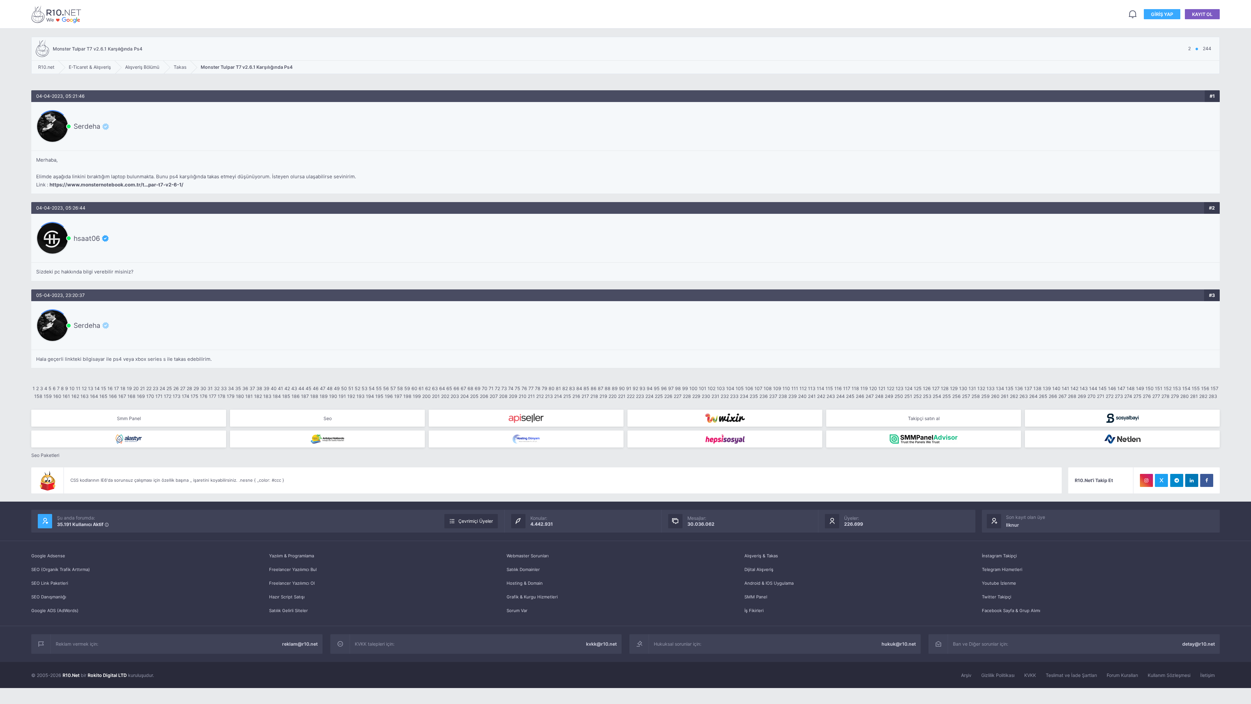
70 (484, 388)
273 (1119, 396)
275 (1137, 396)
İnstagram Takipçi (999, 555)
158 (38, 396)
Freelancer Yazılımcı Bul (293, 569)
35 (238, 388)
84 (579, 388)
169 (141, 396)
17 (116, 388)
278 (1165, 396)
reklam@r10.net (300, 644)
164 (94, 396)
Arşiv (966, 675)
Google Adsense (48, 555)
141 (1065, 388)
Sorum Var (517, 610)
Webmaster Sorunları (528, 555)
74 (510, 388)
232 (725, 396)
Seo (328, 418)
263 (1023, 396)
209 (513, 396)
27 (182, 388)
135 (1009, 388)
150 (1149, 388)
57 (393, 388)
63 (435, 388)
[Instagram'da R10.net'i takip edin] (1146, 480)
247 (870, 396)
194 (370, 396)
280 (1184, 396)
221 (622, 396)
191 (342, 396)
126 (927, 388)
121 (881, 388)
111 (794, 388)
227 (678, 396)
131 (972, 388)
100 (693, 388)
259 (985, 396)
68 (470, 388)
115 (829, 388)
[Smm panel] (923, 439)
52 (357, 388)
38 (259, 388)
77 (531, 388)
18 (122, 388)
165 (103, 396)
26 (176, 388)
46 (316, 388)
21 (142, 388)
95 (657, 388)
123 (899, 388)
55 (379, 388)
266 (1053, 396)
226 (668, 396)
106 (749, 388)
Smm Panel (129, 418)
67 (463, 388)
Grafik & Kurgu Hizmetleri (532, 596)
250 (899, 396)
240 (802, 396)
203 (455, 396)
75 (517, 388)
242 (821, 396)
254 (937, 396)
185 (286, 396)
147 (1121, 388)
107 (758, 388)
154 (1186, 388)
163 (84, 396)
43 (294, 388)
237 (773, 396)
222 (631, 396)
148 (1131, 388)
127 (936, 388)
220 (613, 396)
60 (414, 388)
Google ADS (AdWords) (55, 610)
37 (252, 388)
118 (855, 388)
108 (768, 388)
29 (196, 388)
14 (97, 388)
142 (1074, 388)
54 (372, 388)
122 (890, 388)
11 (78, 388)
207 (494, 396)
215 (567, 396)
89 (615, 388)
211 (531, 396)
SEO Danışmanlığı (48, 596)
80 (551, 388)
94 (650, 388)
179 (231, 396)
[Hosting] (128, 439)
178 (221, 396)
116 (838, 388)
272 (1110, 396)
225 (659, 396)
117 (846, 388)
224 (649, 396)
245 (850, 396)
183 (267, 396)
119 (864, 388)
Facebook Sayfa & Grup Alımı (1011, 610)
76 (524, 388)
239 (792, 396)
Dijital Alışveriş (758, 569)
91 (628, 388)
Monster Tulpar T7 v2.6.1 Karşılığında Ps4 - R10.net (57, 14)
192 (351, 396)
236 (763, 396)
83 (572, 388)
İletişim (1207, 675)
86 (594, 388)
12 (84, 388)
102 (711, 388)
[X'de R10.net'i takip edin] (1161, 480)
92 (635, 388)
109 (777, 388)
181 (249, 396)
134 (1000, 388)
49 (337, 388)
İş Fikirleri (754, 610)
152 (1168, 388)
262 (1014, 396)
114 (820, 388)
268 (1072, 396)
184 (277, 396)
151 (1158, 388)
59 (407, 388)
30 (203, 388)
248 (879, 396)
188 (314, 396)
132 (981, 388)
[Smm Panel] (526, 418)
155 (1196, 388)
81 (558, 388)
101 (702, 388)
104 (730, 388)
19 (129, 388)
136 (1019, 388)
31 (210, 388)
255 (946, 396)
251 (908, 396)
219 (603, 396)
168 (131, 396)
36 (245, 388)
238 (783, 396)
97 (671, 388)
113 (811, 388)
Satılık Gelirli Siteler (288, 610)
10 (72, 388)
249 (889, 396)
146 (1112, 388)
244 (840, 396)
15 (103, 388)
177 (212, 396)
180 (240, 396)
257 (966, 396)
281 (1194, 396)
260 (995, 396)
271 (1100, 396)
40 (274, 388)
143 (1084, 388)
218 (594, 396)
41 (280, 388)
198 (407, 396)
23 (155, 388)
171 (159, 396)
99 (685, 388)
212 (540, 396)
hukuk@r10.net (899, 644)
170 (150, 396)
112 (803, 388)
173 (176, 396)
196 (389, 396)
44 (301, 388)
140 (1056, 388)
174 (185, 396)
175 (194, 396)
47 (322, 388)
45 (308, 388)
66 (456, 388)
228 (687, 396)
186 (296, 396)
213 (549, 396)
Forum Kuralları (1122, 675)
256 (956, 396)
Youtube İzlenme (999, 583)
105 (740, 388)
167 (122, 396)
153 (1177, 388)
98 (678, 388)
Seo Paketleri (45, 455)
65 (449, 388)
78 (537, 388)
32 (217, 388)
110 (786, 388)
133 (990, 388)
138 (1037, 388)
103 (721, 388)
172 (167, 396)
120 (873, 388)
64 (442, 388)
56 (386, 388)
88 (608, 388)
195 (379, 396)
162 (75, 396)
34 (231, 388)
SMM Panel (755, 596)
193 (360, 396)
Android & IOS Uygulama (769, 583)
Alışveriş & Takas (761, 555)
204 (464, 396)
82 (565, 388)
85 (586, 388)
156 (1205, 388)
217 (585, 396)
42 (287, 388)
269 (1082, 396)
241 (812, 396)
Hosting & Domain (525, 583)
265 (1043, 396)
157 (1214, 388)
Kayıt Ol (1202, 14)
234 (744, 396)
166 (113, 396)
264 (1033, 396)
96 (664, 388)
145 (1103, 388)
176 (204, 396)
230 (706, 396)
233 (734, 396)
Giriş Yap (1162, 14)
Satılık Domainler (523, 569)
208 (503, 396)
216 (576, 396)
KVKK (1030, 675)
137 (1028, 388)
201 (436, 396)
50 (344, 388)
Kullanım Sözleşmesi (1169, 675)
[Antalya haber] (327, 439)
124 (909, 388)
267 (1062, 396)
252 (917, 396)
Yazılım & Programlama (291, 555)
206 (484, 396)
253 (927, 396)
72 (497, 388)
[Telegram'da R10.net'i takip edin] (1176, 480)
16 (110, 388)
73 (504, 388)
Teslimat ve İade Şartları (1071, 675)
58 (400, 388)
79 (544, 388)
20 (136, 388)
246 (860, 396)
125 (918, 388)
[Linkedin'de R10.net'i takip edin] (1191, 480)
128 (945, 388)
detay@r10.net (1198, 644)
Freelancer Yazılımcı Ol (292, 583)
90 (622, 388)
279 (1175, 396)
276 (1147, 396)
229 (696, 396)
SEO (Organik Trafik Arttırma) (60, 569)
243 (831, 396)
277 (1156, 396)
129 (954, 388)
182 (258, 396)
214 (558, 396)
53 (364, 388)
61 (421, 388)
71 (491, 388)
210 (522, 396)
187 (305, 396)
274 (1128, 396)
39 (266, 388)
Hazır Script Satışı (287, 596)
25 (169, 388)
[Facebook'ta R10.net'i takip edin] (1206, 480)
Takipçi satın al (924, 418)
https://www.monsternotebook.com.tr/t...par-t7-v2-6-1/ (116, 185)
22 (148, 388)
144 (1093, 388)
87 (600, 388)
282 (1203, 396)
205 (474, 396)
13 (90, 388)
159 (48, 396)
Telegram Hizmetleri (1002, 569)
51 (350, 388)
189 (324, 396)
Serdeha (87, 126)
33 (224, 388)
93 (642, 388)
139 (1047, 388)
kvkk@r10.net (601, 644)
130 (963, 388)
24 (162, 388)
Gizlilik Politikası (997, 675)
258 (975, 396)
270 (1091, 396)
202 (445, 396)
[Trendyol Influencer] (724, 418)
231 (715, 396)
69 (478, 388)
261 (1005, 396)
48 (330, 388)
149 (1140, 388)
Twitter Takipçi (996, 596)
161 (66, 396)
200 (426, 396)
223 (640, 396)
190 (333, 396)
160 (57, 396)
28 (189, 388)
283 (1213, 396)
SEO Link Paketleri (49, 583)
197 (398, 396)
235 (754, 396)
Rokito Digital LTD (107, 675)
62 (428, 388)
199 (417, 396)
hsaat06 (87, 238)
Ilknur (1012, 525)
